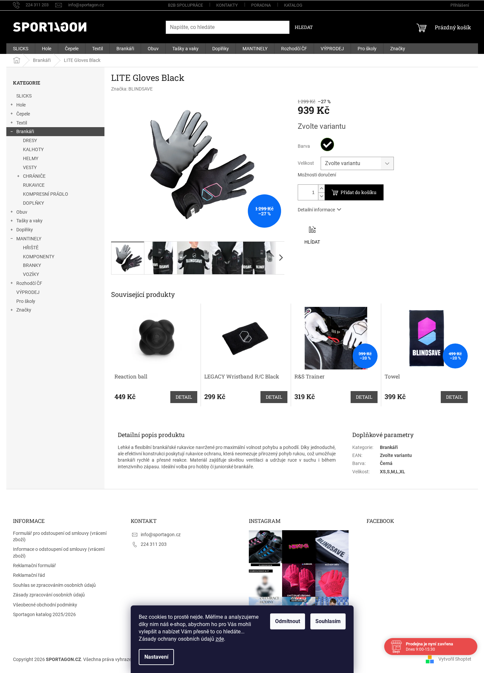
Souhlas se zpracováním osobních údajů (54, 585)
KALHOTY (33, 149)
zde (220, 639)
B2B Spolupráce (185, 5)
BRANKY (32, 265)
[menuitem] (20, 48)
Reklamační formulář (34, 565)
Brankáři (25, 131)
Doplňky (24, 229)
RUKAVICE (34, 185)
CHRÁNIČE (34, 176)
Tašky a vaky (29, 220)
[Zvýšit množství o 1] (321, 188)
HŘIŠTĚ (31, 247)
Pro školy (25, 301)
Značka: (132, 89)
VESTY (30, 167)
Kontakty (227, 5)
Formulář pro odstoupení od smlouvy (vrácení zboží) (59, 536)
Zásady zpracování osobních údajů (49, 594)
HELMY (30, 158)
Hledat (304, 27)
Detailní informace (316, 209)
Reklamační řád (29, 575)
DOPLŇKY (33, 203)
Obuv (21, 212)
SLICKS (24, 96)
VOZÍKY (31, 274)
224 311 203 (154, 544)
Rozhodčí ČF (29, 283)
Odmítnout (287, 621)
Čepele (23, 113)
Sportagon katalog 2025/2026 (44, 614)
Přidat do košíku (359, 192)
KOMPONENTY (38, 256)
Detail (184, 397)
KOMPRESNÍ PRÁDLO (45, 194)
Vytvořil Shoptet (454, 659)
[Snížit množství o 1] (321, 196)
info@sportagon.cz (161, 534)
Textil (21, 122)
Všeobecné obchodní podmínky (45, 604)
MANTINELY (28, 238)
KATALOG (293, 5)
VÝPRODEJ (28, 292)
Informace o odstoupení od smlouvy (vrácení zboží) (58, 552)
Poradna (261, 5)
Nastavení (156, 657)
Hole (21, 105)
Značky (23, 310)
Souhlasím (328, 621)
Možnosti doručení (317, 174)
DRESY (30, 140)
